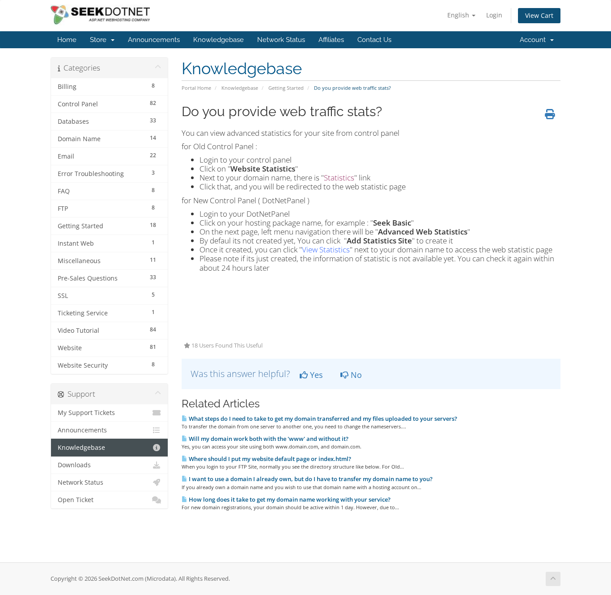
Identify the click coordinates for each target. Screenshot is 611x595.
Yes (315, 374)
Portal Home (196, 87)
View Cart (539, 15)
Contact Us (374, 40)
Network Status (281, 40)
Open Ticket (75, 500)
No (355, 374)
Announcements (154, 40)
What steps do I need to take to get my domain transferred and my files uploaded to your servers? (322, 419)
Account (534, 40)
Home (66, 40)
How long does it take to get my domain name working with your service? (288, 499)
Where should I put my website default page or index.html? (269, 459)
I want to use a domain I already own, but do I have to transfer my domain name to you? (310, 479)
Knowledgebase (218, 40)
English (459, 15)
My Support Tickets (86, 413)
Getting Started (286, 87)
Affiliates (331, 40)
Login (494, 15)
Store (100, 40)
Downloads (74, 465)
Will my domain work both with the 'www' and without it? (267, 439)
